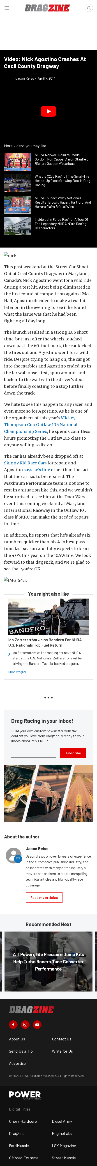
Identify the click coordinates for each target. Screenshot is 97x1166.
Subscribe (73, 753)
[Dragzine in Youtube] (37, 1024)
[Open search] (89, 8)
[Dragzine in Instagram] (25, 1024)
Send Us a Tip (21, 1051)
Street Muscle (64, 1157)
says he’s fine (37, 469)
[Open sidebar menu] (6, 8)
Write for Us (62, 1051)
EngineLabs (62, 1133)
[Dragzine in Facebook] (13, 1024)
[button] (48, 111)
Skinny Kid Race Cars (25, 463)
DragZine (17, 1133)
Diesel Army (62, 1121)
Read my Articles (44, 897)
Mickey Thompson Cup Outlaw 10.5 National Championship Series (40, 424)
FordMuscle (19, 1145)
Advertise (17, 1063)
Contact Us (61, 1038)
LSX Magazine (64, 1145)
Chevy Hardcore (23, 1121)
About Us (17, 1038)
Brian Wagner (17, 672)
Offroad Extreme (23, 1157)
